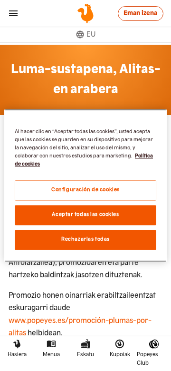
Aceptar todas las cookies (85, 215)
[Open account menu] (13, 13)
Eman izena (140, 13)
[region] (85, 185)
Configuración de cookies (85, 190)
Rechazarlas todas (85, 239)
